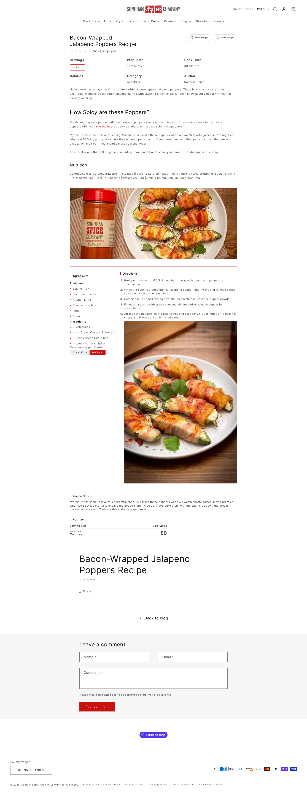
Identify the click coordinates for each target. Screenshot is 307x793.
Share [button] (87, 591)
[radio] (72, 51)
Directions (130, 273)
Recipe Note (80, 496)
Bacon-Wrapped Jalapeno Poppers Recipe (103, 40)
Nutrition (78, 519)
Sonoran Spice (30, 784)
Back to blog (156, 618)
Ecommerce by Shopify (64, 784)
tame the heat (103, 126)
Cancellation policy (210, 784)
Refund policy (90, 784)
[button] (90, 21)
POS (41, 784)
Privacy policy (111, 784)
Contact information (183, 784)
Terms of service (134, 784)
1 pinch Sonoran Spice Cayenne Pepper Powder (87, 345)
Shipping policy (157, 784)
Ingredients (80, 276)
